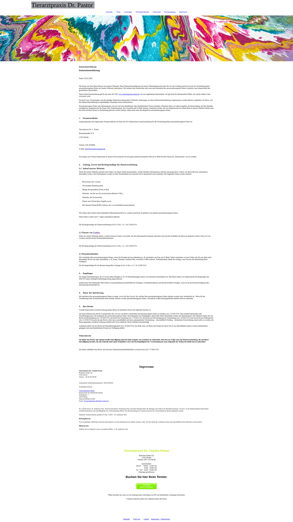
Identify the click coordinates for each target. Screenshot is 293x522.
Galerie (146, 519)
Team (118, 12)
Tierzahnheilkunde (142, 12)
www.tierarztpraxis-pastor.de (129, 94)
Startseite (109, 12)
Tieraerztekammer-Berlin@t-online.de (96, 401)
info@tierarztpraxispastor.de (95, 149)
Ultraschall (156, 12)
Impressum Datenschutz (160, 519)
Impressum (183, 12)
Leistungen (128, 12)
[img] (146, 38)
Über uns (136, 519)
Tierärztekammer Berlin (87, 391)
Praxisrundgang (169, 12)
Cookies (96, 232)
